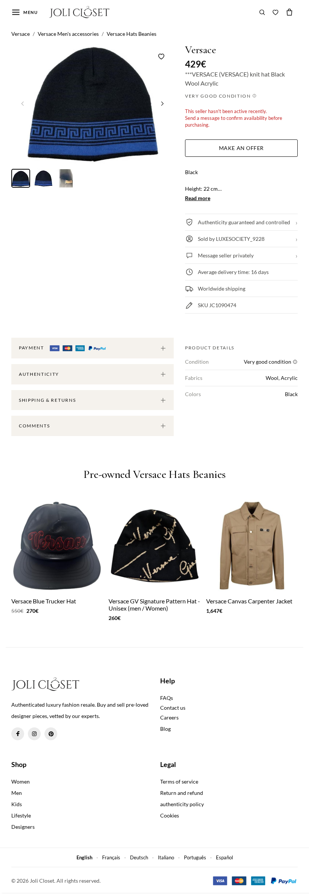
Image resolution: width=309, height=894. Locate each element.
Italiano (166, 857)
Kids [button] (16, 804)
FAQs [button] (166, 698)
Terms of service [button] (179, 781)
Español (224, 857)
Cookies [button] (169, 815)
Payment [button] (32, 348)
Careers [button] (169, 717)
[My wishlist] (275, 12)
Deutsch (139, 857)
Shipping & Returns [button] (47, 400)
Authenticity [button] (39, 374)
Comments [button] (34, 426)
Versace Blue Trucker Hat (43, 601)
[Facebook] (17, 733)
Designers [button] (23, 827)
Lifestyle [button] (21, 815)
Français (111, 857)
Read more (197, 198)
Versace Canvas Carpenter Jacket (249, 601)
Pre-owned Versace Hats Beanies (154, 474)
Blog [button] (165, 729)
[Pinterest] (50, 733)
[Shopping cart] (289, 12)
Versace (200, 50)
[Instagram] (34, 733)
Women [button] (20, 781)
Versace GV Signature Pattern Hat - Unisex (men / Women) (154, 604)
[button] (162, 103)
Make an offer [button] (241, 148)
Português (195, 857)
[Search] (262, 12)
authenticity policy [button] (182, 804)
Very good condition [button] (218, 96)
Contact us (172, 707)
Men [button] (16, 793)
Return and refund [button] (181, 793)
